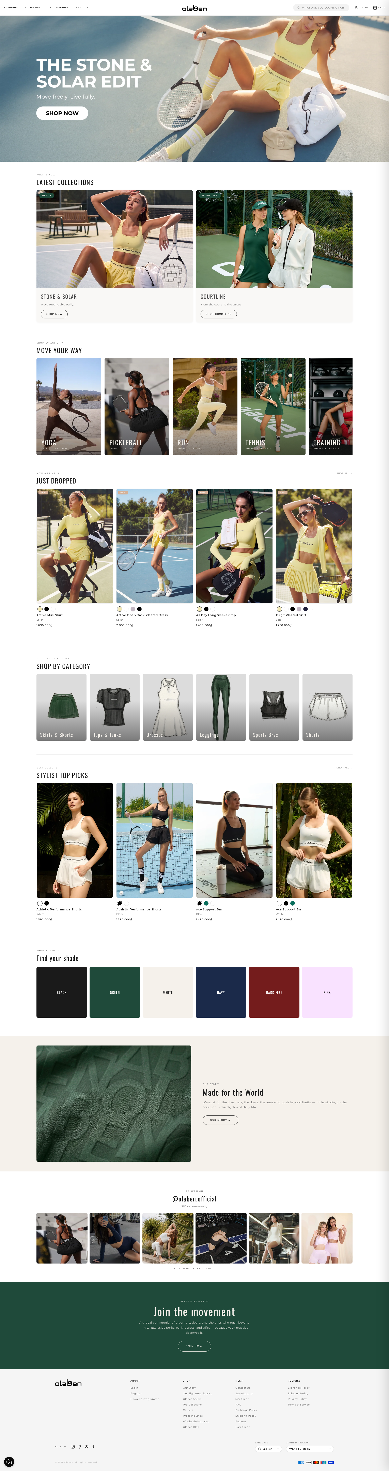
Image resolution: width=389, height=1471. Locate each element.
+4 (311, 608)
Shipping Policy (245, 1415)
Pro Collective (192, 1404)
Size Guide (242, 1398)
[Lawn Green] (206, 903)
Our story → (220, 1120)
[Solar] (40, 609)
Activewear (34, 7)
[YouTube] (86, 1447)
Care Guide (242, 1426)
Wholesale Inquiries (196, 1421)
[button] (379, 8)
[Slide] (194, 89)
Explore (82, 7)
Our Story (189, 1387)
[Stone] (132, 609)
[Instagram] (73, 1447)
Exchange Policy (246, 1410)
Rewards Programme (144, 1398)
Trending (11, 7)
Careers (188, 1410)
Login (134, 1387)
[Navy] (305, 609)
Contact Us (242, 1387)
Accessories (59, 7)
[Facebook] (80, 1447)
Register (136, 1393)
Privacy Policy (297, 1398)
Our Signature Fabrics (197, 1393)
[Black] (46, 609)
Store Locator (244, 1393)
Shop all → (345, 473)
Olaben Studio (192, 1398)
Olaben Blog (191, 1426)
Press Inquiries (193, 1415)
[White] (53, 609)
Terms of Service (299, 1404)
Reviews (240, 1421)
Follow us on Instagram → (194, 1268)
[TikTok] (93, 1447)
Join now (194, 1346)
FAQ (238, 1404)
